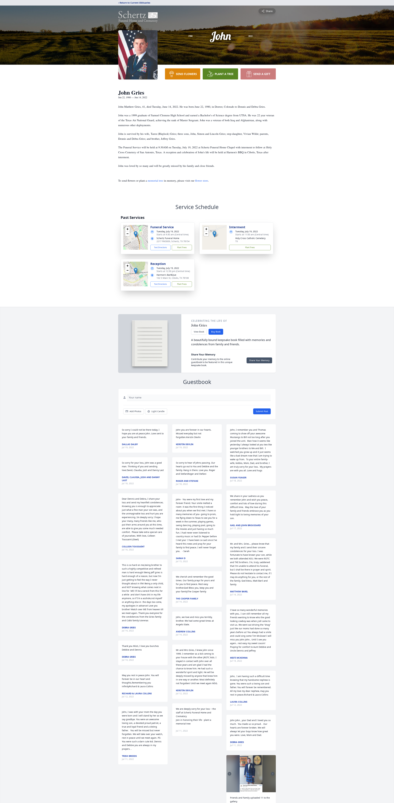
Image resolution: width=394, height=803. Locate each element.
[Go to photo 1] (241, 789)
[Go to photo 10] (258, 789)
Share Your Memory (259, 360)
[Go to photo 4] (246, 789)
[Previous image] (229, 774)
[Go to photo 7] (252, 789)
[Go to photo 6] (250, 789)
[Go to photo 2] (243, 789)
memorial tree (155, 180)
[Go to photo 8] (254, 789)
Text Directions (160, 247)
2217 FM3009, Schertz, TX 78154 (173, 241)
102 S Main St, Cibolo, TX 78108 (173, 277)
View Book (199, 331)
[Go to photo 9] (256, 789)
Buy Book (216, 331)
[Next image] (273, 774)
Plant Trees (182, 247)
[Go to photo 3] (245, 789)
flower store (201, 180)
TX (236, 241)
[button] (136, 234)
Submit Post (262, 411)
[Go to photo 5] (248, 789)
